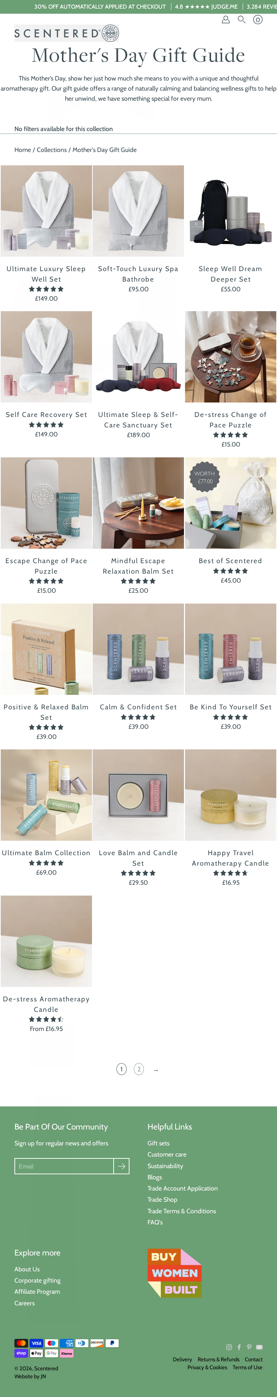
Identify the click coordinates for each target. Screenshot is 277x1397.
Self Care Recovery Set (46, 415)
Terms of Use (248, 1367)
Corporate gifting (37, 1280)
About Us (27, 1269)
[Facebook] (239, 1347)
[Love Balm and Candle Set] (138, 795)
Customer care (167, 1154)
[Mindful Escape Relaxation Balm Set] (138, 503)
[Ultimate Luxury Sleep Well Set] (46, 211)
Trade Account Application (183, 1188)
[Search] (241, 19)
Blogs (155, 1177)
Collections (52, 149)
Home (22, 149)
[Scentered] (66, 33)
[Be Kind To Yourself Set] (230, 649)
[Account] (226, 19)
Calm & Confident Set (138, 707)
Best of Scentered (231, 561)
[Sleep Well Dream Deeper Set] (230, 211)
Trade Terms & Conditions (182, 1211)
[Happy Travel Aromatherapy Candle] (230, 795)
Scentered (46, 1368)
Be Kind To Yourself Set (230, 707)
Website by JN (30, 1376)
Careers (24, 1303)
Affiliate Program (37, 1291)
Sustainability (165, 1166)
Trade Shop (162, 1199)
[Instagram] (229, 1347)
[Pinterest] (249, 1347)
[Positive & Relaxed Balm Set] (46, 649)
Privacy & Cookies (207, 1367)
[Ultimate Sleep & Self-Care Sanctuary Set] (138, 356)
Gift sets (159, 1143)
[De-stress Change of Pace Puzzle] (230, 356)
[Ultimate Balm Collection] (46, 795)
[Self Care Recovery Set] (46, 356)
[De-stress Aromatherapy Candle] (46, 941)
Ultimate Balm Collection (46, 853)
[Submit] (121, 1166)
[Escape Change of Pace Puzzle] (46, 503)
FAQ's (155, 1222)
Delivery (182, 1359)
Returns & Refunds (218, 1359)
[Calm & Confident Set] (138, 649)
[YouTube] (259, 1347)
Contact (254, 1359)
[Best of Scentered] (230, 503)
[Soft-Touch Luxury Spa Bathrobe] (138, 211)
